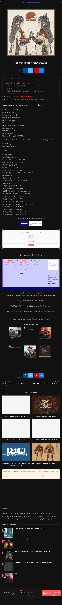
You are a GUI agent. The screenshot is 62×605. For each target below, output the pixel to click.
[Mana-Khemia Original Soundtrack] (46, 405)
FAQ (16, 574)
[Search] (61, 2)
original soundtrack (42, 368)
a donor (39, 295)
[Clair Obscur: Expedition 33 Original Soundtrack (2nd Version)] (8, 555)
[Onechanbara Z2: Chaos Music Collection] (16, 428)
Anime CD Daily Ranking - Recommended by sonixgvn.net (46, 287)
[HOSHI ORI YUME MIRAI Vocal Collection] (16, 405)
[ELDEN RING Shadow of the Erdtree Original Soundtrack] (8, 544)
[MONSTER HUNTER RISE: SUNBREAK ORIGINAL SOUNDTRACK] (31, 353)
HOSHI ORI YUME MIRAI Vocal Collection (16, 416)
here (34, 319)
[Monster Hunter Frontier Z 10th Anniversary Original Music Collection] (45, 353)
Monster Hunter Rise (29, 368)
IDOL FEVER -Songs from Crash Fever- (18, 83)
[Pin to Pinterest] (36, 70)
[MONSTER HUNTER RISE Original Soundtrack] (31, 335)
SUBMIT (31, 245)
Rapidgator (25, 295)
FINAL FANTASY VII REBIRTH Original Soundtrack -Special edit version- (34, 562)
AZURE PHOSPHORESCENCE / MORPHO (46, 440)
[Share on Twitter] (30, 70)
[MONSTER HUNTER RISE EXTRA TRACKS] (45, 335)
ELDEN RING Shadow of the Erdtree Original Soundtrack (30, 540)
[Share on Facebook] (25, 70)
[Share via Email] (41, 70)
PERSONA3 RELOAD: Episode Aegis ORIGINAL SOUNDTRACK (25, 91)
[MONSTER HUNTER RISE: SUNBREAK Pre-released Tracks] (16, 353)
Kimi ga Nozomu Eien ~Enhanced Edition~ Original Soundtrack (25, 99)
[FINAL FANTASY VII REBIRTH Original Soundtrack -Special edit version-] (8, 566)
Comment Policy (17, 471)
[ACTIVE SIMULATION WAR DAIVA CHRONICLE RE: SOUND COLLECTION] (16, 452)
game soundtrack (7, 368)
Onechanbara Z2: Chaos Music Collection (16, 440)
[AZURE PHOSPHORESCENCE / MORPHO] (46, 428)
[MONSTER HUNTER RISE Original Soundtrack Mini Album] (16, 335)
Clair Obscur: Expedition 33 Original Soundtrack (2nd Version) (32, 551)
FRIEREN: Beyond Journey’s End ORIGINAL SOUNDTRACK (30, 529)
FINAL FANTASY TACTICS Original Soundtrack (45, 463)
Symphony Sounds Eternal (14, 94)
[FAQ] (8, 578)
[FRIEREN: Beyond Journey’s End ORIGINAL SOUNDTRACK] (8, 533)
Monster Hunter (18, 368)
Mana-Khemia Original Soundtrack (46, 416)
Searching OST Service (48, 311)
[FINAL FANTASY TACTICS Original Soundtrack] (46, 452)
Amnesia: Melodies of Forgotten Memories (19, 96)
